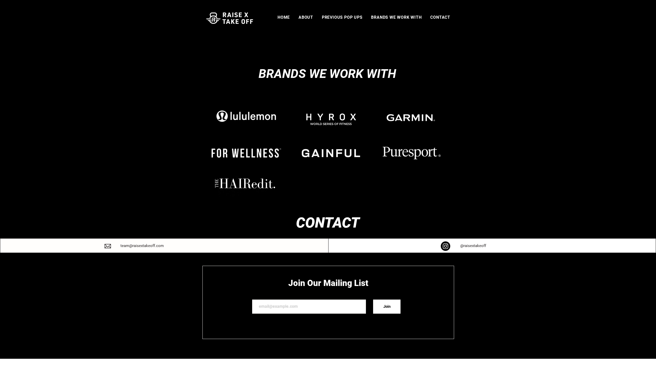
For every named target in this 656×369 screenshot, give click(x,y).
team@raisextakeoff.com (142, 245)
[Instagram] (445, 246)
